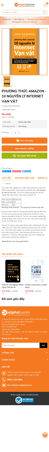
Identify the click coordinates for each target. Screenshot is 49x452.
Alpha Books (33, 395)
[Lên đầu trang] (45, 441)
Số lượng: (5, 132)
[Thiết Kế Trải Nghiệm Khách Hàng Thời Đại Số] (13, 271)
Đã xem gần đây (13, 299)
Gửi (43, 345)
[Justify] (44, 12)
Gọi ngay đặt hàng (26, 155)
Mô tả (8, 184)
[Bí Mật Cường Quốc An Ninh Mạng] (36, 271)
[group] (24, 52)
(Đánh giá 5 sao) (8, 109)
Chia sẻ (7, 171)
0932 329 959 (14, 379)
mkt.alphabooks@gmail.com (19, 385)
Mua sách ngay (26, 140)
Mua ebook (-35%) (24, 148)
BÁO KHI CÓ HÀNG (24, 162)
